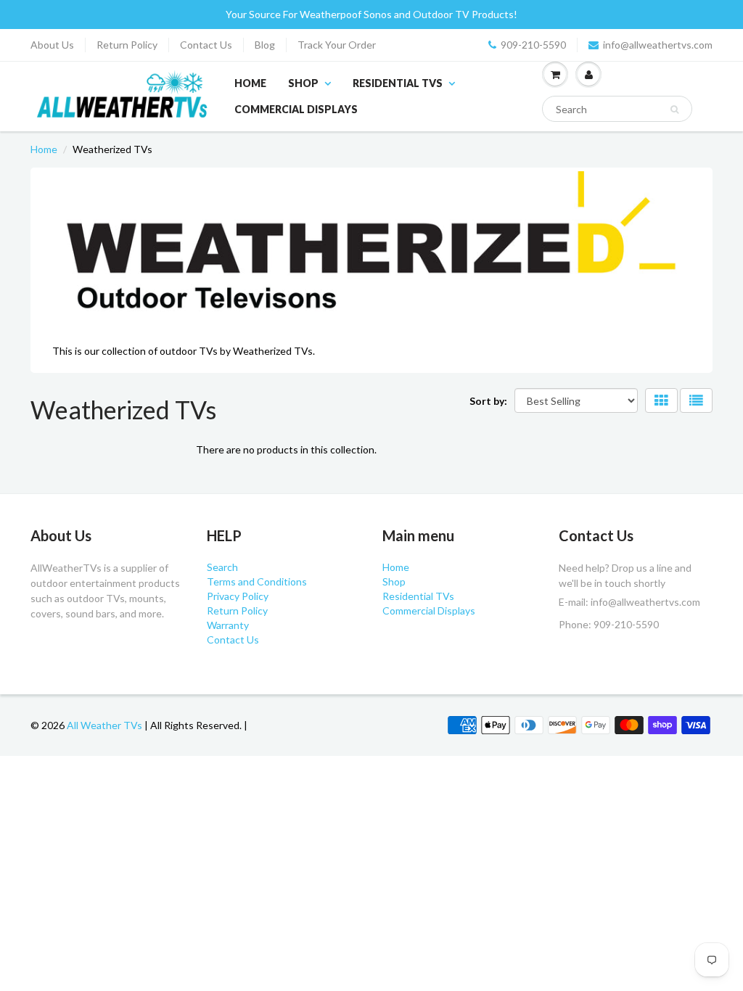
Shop (303, 83)
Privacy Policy (237, 596)
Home (250, 83)
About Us (52, 44)
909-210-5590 (533, 44)
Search (222, 567)
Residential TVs (398, 83)
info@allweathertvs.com (658, 44)
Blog (265, 44)
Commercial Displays (296, 109)
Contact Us (206, 44)
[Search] (674, 109)
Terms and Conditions (257, 581)
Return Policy (127, 44)
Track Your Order (336, 44)
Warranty (228, 625)
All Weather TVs (104, 725)
